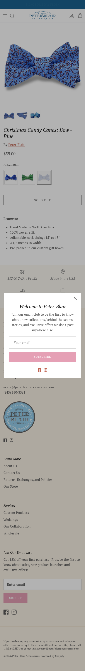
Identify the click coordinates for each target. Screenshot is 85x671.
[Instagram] (45, 370)
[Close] (75, 298)
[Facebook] (39, 370)
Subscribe (42, 357)
